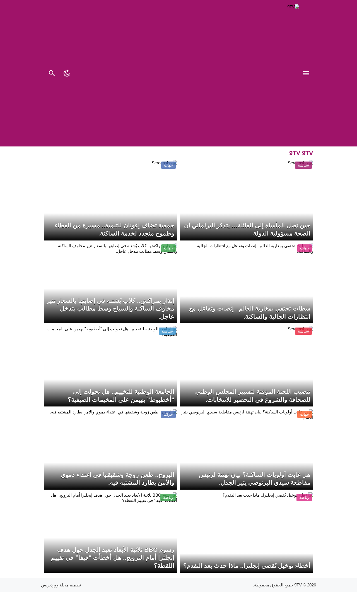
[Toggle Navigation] (307, 74)
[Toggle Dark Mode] (67, 74)
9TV (298, 585)
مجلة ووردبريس (54, 585)
